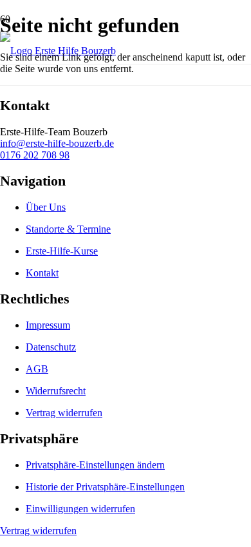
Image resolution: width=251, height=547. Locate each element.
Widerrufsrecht (56, 390)
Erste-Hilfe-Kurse (62, 250)
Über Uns (46, 207)
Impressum (48, 325)
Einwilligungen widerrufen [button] (80, 508)
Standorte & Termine (68, 229)
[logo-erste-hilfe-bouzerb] (58, 50)
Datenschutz (51, 346)
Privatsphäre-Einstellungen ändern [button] (95, 464)
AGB (37, 368)
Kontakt (42, 272)
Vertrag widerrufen (64, 412)
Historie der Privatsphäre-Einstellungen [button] (105, 486)
